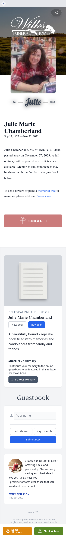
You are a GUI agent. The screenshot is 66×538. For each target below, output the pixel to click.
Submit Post (33, 439)
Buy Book (36, 324)
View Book (17, 324)
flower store (44, 196)
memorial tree (47, 190)
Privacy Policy (23, 522)
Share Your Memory (23, 379)
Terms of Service (42, 522)
